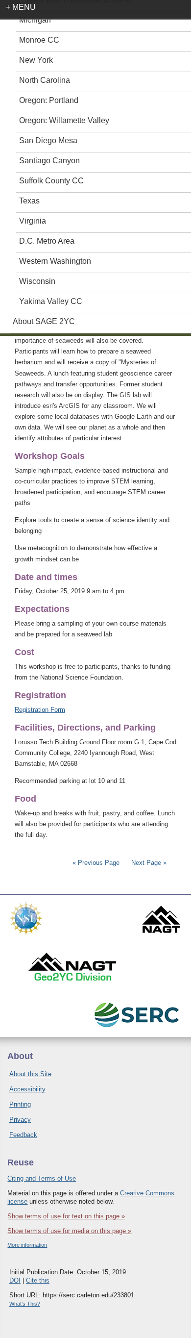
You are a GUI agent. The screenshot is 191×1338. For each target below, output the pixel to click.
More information (27, 1245)
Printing (20, 1104)
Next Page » (148, 862)
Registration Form (40, 709)
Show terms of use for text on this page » (66, 1216)
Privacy (20, 1119)
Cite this (37, 1280)
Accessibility (27, 1089)
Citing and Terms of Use (41, 1178)
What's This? (24, 1304)
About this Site (30, 1074)
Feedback (23, 1134)
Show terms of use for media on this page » (69, 1231)
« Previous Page (95, 862)
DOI (15, 1280)
